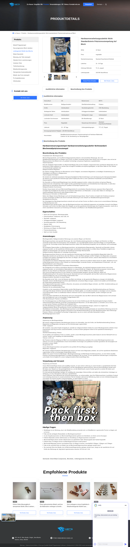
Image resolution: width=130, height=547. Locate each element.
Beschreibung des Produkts (81, 89)
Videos (66, 4)
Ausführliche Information (55, 89)
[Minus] (126, 505)
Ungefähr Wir (38, 4)
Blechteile (70, 459)
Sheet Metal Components (58, 459)
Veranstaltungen (55, 4)
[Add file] (95, 544)
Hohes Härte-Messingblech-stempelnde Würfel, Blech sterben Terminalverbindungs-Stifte (23, 506)
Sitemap (22, 545)
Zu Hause (30, 4)
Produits (46, 4)
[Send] (125, 544)
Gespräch (88, 4)
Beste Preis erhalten (89, 81)
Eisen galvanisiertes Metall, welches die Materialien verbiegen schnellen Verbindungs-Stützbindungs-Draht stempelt (51, 506)
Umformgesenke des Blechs (83, 459)
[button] (15, 495)
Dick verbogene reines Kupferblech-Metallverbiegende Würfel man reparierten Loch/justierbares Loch (78, 506)
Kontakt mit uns (74, 4)
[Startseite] (14, 4)
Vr (62, 4)
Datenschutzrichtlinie (31, 545)
